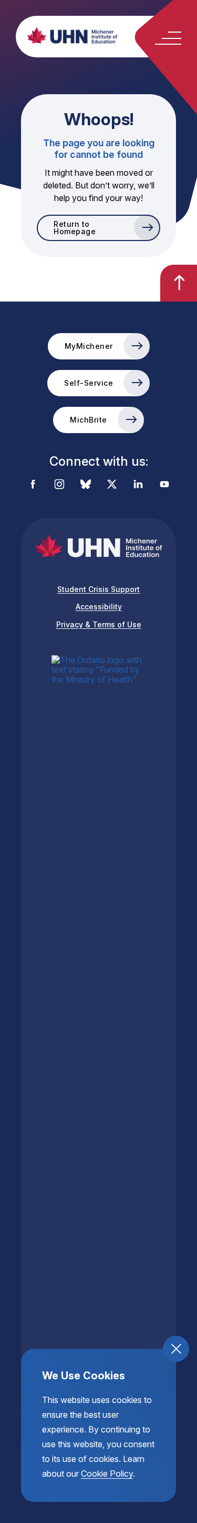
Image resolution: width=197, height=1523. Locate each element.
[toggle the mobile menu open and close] (168, 38)
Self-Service (88, 382)
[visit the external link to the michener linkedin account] (138, 485)
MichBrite (88, 419)
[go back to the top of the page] (178, 283)
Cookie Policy (107, 1473)
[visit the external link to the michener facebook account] (33, 485)
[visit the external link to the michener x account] (112, 485)
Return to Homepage (75, 227)
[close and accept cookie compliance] (176, 1349)
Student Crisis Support (98, 589)
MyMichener (89, 346)
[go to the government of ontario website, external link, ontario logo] (98, 1050)
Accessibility (99, 606)
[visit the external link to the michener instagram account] (59, 485)
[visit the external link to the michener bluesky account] (85, 485)
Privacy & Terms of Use (98, 624)
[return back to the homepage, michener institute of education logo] (109, 35)
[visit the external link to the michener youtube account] (164, 485)
